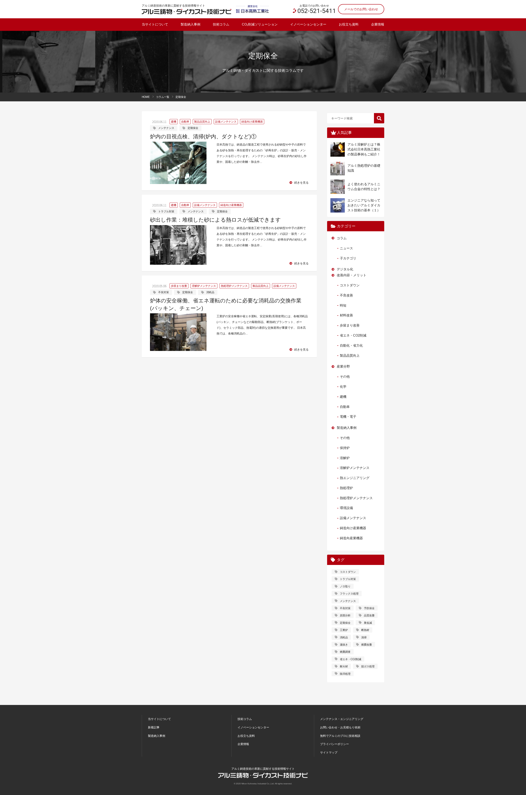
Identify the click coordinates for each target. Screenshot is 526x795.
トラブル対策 (166, 211)
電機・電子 (348, 416)
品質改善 (369, 615)
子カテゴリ (348, 258)
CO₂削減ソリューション (260, 24)
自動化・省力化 (351, 345)
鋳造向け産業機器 (252, 121)
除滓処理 (345, 673)
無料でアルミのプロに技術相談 (340, 735)
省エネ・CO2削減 (353, 335)
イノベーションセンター (308, 24)
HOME (146, 96)
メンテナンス (166, 128)
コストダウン (350, 285)
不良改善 (346, 295)
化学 (343, 386)
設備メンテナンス (225, 121)
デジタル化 (345, 269)
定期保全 (193, 128)
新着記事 (153, 727)
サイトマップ (328, 752)
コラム (342, 238)
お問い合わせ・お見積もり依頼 (340, 727)
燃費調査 (345, 651)
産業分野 (343, 366)
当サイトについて (155, 24)
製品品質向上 (202, 121)
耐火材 (344, 666)
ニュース (346, 248)
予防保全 (369, 608)
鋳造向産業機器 (351, 538)
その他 (345, 376)
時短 (343, 305)
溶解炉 (345, 458)
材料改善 (346, 315)
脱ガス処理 (368, 666)
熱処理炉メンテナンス (234, 285)
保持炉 (345, 448)
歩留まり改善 (179, 285)
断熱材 (365, 630)
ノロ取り (345, 586)
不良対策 (163, 292)
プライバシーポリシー (334, 744)
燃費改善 (366, 644)
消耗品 (210, 292)
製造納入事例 (190, 24)
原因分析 (345, 615)
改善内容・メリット (351, 275)
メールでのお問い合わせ (361, 9)
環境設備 (346, 508)
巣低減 (368, 622)
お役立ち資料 (349, 24)
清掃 (364, 637)
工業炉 (344, 630)
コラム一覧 (162, 96)
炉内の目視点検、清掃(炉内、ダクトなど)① (203, 136)
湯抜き (344, 644)
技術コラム (221, 24)
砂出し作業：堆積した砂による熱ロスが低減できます (215, 220)
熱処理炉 (346, 488)
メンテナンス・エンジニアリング (341, 719)
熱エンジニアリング (354, 478)
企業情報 (377, 24)
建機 (173, 121)
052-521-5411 (316, 11)
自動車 (185, 121)
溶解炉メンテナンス (204, 285)
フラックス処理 (349, 593)
